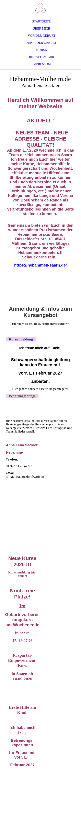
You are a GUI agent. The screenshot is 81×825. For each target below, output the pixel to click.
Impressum (41, 64)
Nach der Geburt (42, 42)
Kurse (41, 49)
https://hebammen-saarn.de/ (40, 265)
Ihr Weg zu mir (41, 57)
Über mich (41, 28)
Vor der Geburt (41, 35)
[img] (40, 8)
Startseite (41, 21)
